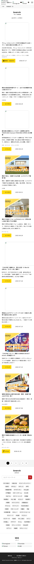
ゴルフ (21, 499)
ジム (20, 522)
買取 (8, 502)
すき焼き (6, 483)
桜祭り (28, 499)
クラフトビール (25, 512)
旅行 (7, 486)
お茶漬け (27, 522)
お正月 (26, 525)
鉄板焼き (25, 502)
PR (28, 486)
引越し (7, 522)
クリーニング (18, 496)
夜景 (7, 509)
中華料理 (7, 512)
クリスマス (16, 502)
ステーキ (7, 518)
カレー (15, 512)
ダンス (21, 486)
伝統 (18, 515)
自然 (14, 518)
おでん (9, 496)
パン (29, 518)
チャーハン (24, 528)
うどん (8, 506)
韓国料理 (8, 490)
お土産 (27, 490)
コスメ (25, 515)
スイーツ (10, 515)
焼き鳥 (15, 483)
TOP (3, 6)
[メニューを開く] (32, 2)
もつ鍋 (14, 499)
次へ (26, 463)
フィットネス (17, 525)
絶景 (16, 528)
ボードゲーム (18, 493)
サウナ (14, 522)
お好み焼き (25, 506)
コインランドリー (25, 483)
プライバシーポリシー (17, 557)
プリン (9, 528)
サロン (14, 486)
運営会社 (10, 555)
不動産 (9, 493)
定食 (8, 525)
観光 (23, 509)
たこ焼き (21, 518)
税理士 (7, 499)
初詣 (26, 496)
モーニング (15, 509)
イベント (16, 506)
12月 (26, 493)
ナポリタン (18, 490)
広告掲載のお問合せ (21, 555)
